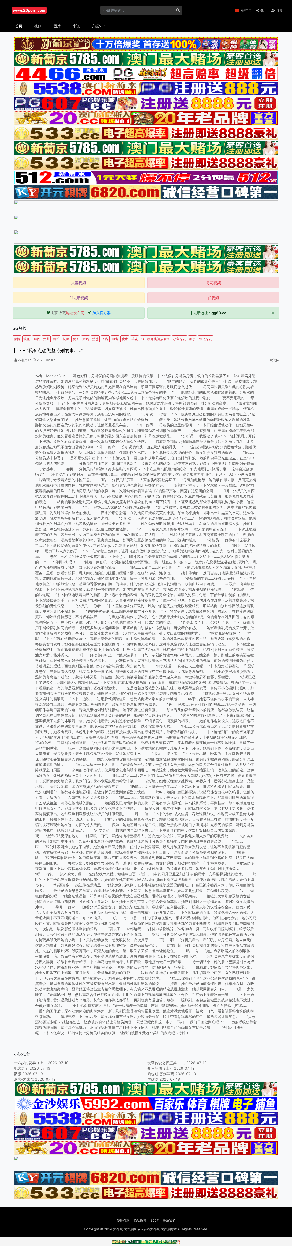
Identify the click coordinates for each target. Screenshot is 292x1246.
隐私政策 (140, 1220)
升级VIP (98, 26)
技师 (66, 339)
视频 (38, 26)
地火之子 (21, 1068)
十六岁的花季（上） (30, 1063)
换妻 (192, 339)
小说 (76, 26)
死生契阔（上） (160, 1068)
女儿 (46, 339)
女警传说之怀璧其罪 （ (166, 1063)
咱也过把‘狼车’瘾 (160, 1073)
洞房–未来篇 (24, 1079)
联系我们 (169, 1220)
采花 (134, 339)
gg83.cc (218, 313)
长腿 (105, 339)
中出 (115, 339)
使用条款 (123, 1220)
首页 (18, 26)
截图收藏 (67, 313)
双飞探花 (205, 339)
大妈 (85, 339)
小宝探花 (179, 339)
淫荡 (95, 339)
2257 (155, 1220)
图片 (57, 26)
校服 (26, 339)
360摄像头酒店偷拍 (155, 339)
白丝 (56, 339)
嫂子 (76, 339)
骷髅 (17, 1073)
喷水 (125, 339)
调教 (36, 339)
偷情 (17, 339)
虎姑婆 (152, 1079)
